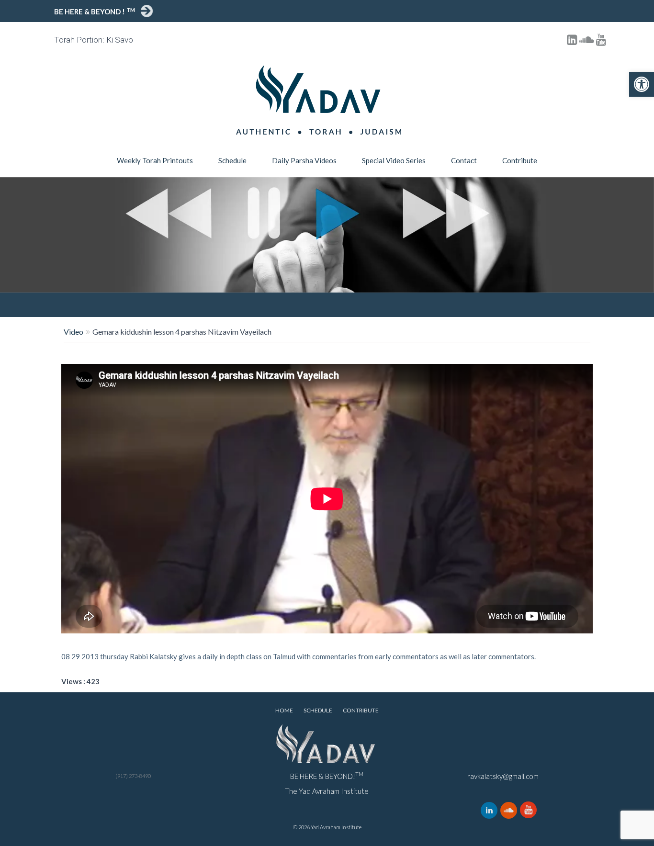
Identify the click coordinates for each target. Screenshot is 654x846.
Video (73, 331)
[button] (641, 84)
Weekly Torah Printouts (155, 160)
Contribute (519, 160)
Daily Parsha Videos (304, 160)
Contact (464, 160)
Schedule (232, 160)
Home (284, 710)
